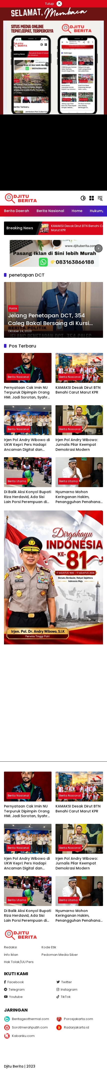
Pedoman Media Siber (60, 954)
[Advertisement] (53, 702)
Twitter (66, 982)
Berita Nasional (18, 377)
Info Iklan (11, 954)
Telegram (17, 989)
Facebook (15, 982)
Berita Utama (17, 481)
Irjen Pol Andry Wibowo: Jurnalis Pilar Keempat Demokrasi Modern (76, 445)
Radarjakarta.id (76, 1027)
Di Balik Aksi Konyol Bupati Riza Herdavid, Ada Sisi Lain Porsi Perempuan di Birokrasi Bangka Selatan (27, 497)
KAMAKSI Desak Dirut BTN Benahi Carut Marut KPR (52, 228)
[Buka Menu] (92, 198)
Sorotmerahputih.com (30, 1027)
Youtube (16, 996)
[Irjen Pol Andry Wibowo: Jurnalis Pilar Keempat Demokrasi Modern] (79, 420)
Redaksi (10, 947)
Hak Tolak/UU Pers (19, 962)
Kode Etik (49, 947)
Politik (13, 308)
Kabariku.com (23, 1035)
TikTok (66, 996)
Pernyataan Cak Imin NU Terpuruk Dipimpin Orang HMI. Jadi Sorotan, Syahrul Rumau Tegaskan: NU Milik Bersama (27, 392)
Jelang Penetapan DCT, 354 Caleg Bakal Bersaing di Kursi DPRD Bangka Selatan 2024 (48, 319)
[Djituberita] (21, 197)
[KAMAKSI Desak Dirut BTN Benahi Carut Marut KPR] (79, 368)
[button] (83, 198)
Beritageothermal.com (30, 1019)
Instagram (69, 989)
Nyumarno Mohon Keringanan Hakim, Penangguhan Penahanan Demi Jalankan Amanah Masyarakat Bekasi (79, 497)
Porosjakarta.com (78, 1019)
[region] (53, 253)
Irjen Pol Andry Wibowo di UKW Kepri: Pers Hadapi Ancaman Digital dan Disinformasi (27, 445)
